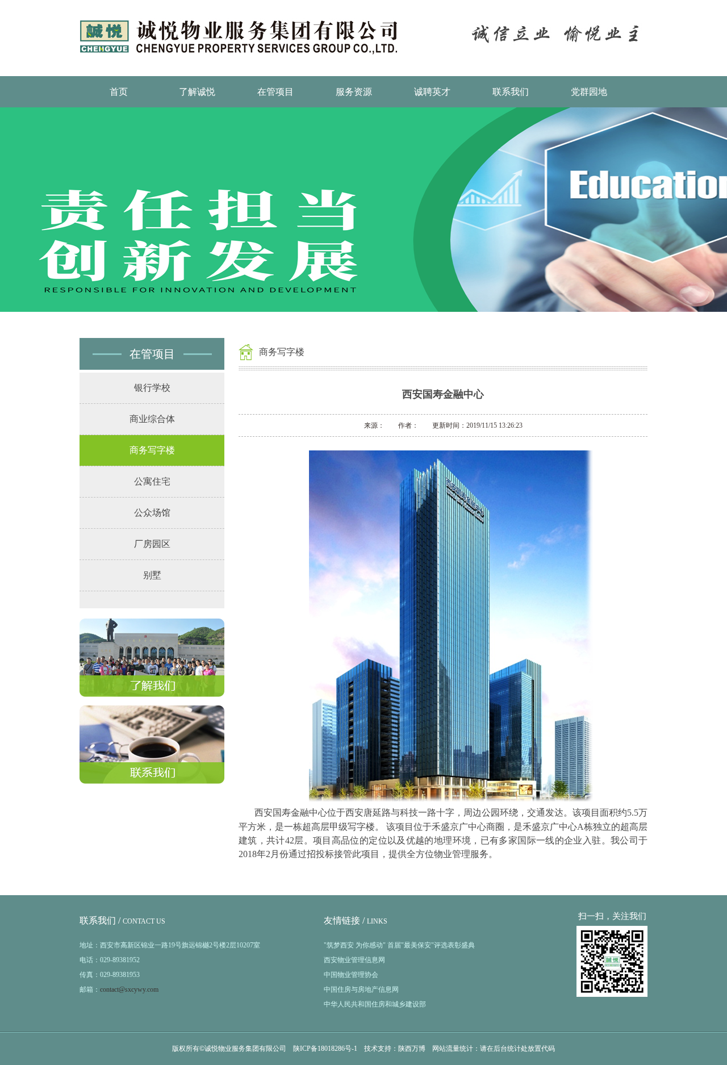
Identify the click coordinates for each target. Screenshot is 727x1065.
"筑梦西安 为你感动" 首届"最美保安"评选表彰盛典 (399, 945)
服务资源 (354, 92)
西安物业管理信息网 (354, 960)
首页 (119, 92)
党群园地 (589, 92)
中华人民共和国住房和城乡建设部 (375, 1004)
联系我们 (510, 92)
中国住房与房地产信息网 (361, 989)
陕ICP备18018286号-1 (325, 1049)
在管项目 (275, 92)
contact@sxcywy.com (129, 989)
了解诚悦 (197, 92)
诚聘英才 (432, 92)
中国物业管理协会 (351, 975)
